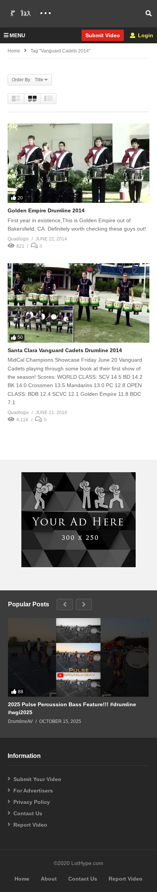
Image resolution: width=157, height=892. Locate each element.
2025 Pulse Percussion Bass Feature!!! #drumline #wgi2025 (72, 708)
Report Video (30, 825)
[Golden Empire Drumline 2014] (78, 163)
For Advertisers (33, 791)
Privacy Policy (31, 802)
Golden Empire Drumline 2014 (46, 210)
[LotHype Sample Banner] (78, 565)
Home (14, 51)
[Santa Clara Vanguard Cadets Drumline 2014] (78, 303)
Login (144, 35)
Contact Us (27, 813)
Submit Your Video (37, 779)
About (49, 879)
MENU (17, 35)
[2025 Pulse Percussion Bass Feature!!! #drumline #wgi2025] (78, 657)
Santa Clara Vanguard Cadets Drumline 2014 (65, 350)
